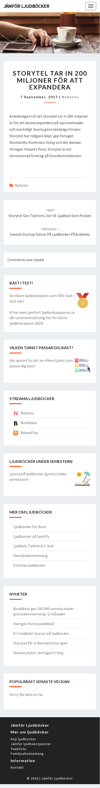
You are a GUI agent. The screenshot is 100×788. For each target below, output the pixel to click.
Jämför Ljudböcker (57, 778)
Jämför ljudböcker (26, 6)
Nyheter (70, 97)
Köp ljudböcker (23, 739)
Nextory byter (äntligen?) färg (38, 652)
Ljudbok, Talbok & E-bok (33, 545)
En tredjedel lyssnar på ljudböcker (41, 633)
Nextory (27, 412)
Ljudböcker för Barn (29, 526)
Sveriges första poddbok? (34, 623)
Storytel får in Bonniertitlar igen (40, 643)
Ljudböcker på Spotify (31, 536)
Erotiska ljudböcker (29, 565)
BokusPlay (29, 432)
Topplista (18, 749)
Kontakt (17, 767)
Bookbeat (29, 422)
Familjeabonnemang (30, 555)
